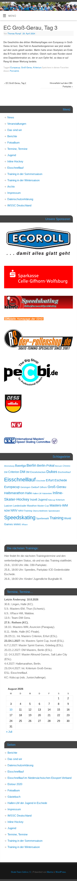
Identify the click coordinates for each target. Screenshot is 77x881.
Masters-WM (59, 505)
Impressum (14, 192)
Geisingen (25, 487)
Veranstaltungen (16, 123)
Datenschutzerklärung (20, 199)
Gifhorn (43, 487)
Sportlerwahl (42, 518)
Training (56, 518)
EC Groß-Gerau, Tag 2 (15, 83)
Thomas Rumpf (14, 33)
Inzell (33, 499)
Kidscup (51, 500)
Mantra (50, 871)
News (10, 117)
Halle (28, 493)
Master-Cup (43, 506)
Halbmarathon (14, 493)
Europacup (15, 67)
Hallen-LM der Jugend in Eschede (27, 802)
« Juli (9, 731)
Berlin (31, 465)
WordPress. (61, 871)
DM (22, 472)
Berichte (12, 136)
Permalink (14, 70)
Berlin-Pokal (45, 465)
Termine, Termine (17, 148)
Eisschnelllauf (15, 167)
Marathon (32, 505)
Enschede (40, 481)
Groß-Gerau (26, 67)
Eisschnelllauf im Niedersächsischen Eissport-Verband (39, 777)
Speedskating (19, 517)
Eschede (60, 480)
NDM (7, 510)
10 (10, 709)
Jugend (11, 155)
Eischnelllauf (64, 472)
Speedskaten (54, 511)
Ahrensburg (9, 466)
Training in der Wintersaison (23, 180)
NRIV (14, 510)
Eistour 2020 (15, 784)
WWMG (17, 524)
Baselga (20, 465)
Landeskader (19, 505)
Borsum (58, 466)
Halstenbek (47, 493)
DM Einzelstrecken (36, 472)
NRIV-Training (25, 511)
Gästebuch (14, 796)
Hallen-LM (37, 493)
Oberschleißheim (40, 511)
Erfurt (50, 480)
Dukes (51, 472)
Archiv (11, 186)
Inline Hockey (15, 161)
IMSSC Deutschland (19, 205)
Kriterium (37, 67)
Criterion (13, 471)
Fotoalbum (13, 142)
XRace (25, 524)
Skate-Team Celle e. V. (28, 8)
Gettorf (35, 487)
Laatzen (8, 505)
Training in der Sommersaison (24, 173)
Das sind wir (14, 129)
